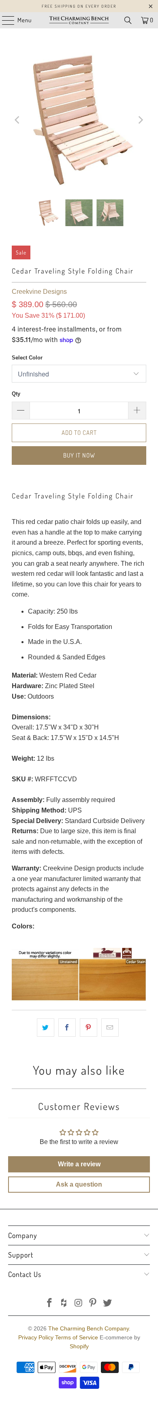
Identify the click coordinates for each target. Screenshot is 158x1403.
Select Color (27, 358)
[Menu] (4, 20)
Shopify (79, 1346)
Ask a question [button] (79, 1184)
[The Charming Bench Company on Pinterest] (93, 1303)
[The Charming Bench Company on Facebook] (50, 1303)
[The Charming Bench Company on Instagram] (79, 1303)
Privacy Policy (35, 1337)
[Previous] (17, 120)
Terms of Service (76, 1337)
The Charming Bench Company (88, 1328)
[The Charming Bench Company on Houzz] (64, 1303)
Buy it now (79, 455)
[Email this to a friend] (110, 1027)
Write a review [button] (79, 1164)
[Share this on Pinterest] (88, 1027)
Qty (16, 394)
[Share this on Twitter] (45, 1027)
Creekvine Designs (39, 291)
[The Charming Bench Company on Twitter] (108, 1303)
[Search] (128, 20)
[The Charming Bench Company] (79, 20)
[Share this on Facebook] (67, 1027)
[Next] (140, 120)
